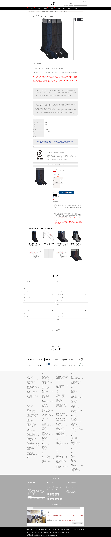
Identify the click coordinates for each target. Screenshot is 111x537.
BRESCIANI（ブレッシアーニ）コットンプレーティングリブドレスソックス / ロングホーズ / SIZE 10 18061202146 (35, 245)
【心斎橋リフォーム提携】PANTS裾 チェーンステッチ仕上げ (48, 263)
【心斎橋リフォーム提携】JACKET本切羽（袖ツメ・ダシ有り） (62, 263)
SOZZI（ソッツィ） (37, 11)
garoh (64, 8)
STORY (52, 8)
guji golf (59, 8)
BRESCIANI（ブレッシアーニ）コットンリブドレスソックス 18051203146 (76, 244)
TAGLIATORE (76, 5)
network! (69, 8)
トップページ (30, 11)
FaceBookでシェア (58, 196)
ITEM (39, 8)
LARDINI (71, 5)
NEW (25, 8)
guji (69, 5)
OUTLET (82, 8)
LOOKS (45, 8)
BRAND (32, 8)
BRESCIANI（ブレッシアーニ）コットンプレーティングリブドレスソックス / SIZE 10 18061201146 (62, 245)
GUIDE (76, 8)
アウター (85, 5)
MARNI (82, 5)
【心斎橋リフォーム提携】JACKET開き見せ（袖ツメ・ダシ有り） (35, 263)
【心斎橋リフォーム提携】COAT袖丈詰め (48, 244)
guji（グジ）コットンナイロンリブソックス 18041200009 (76, 263)
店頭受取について (56, 201)
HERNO (79, 5)
